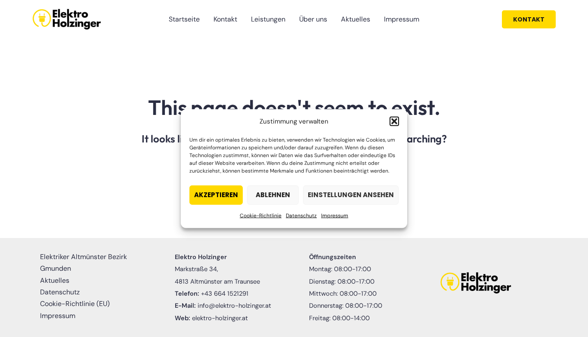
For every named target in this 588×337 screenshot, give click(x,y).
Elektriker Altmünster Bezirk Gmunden (83, 262)
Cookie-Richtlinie (261, 215)
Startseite (184, 19)
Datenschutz (301, 215)
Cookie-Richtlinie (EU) (75, 303)
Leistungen (268, 19)
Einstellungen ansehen (351, 194)
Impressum (334, 215)
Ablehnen (273, 194)
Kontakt (225, 19)
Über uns (313, 19)
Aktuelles (355, 19)
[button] (394, 121)
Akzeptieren (216, 194)
